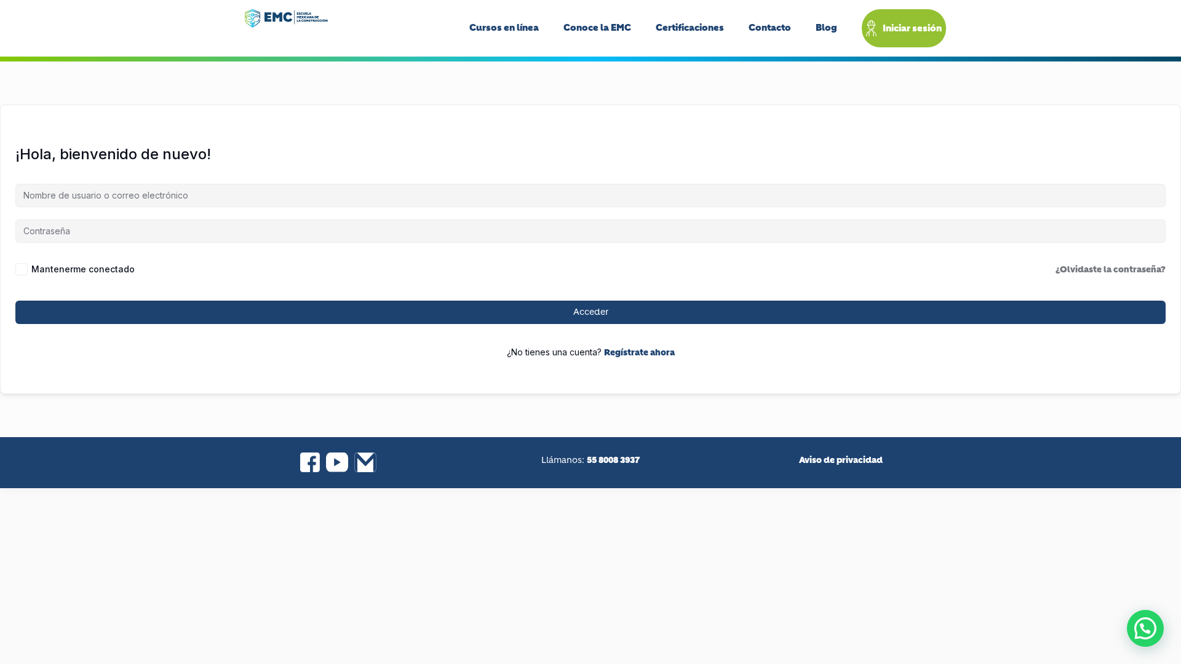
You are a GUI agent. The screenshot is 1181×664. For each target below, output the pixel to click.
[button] (1145, 628)
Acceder (590, 312)
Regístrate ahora (639, 352)
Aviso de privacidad (841, 459)
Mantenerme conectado (83, 269)
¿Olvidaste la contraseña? (1111, 269)
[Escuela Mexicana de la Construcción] (286, 18)
